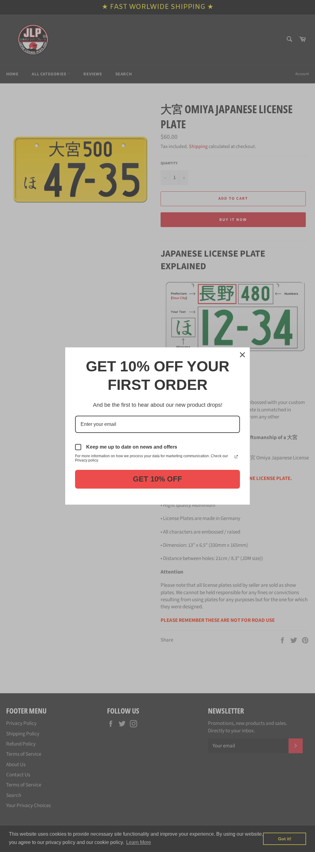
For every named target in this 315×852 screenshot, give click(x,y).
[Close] (242, 354)
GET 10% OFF (157, 479)
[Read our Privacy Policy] (236, 456)
